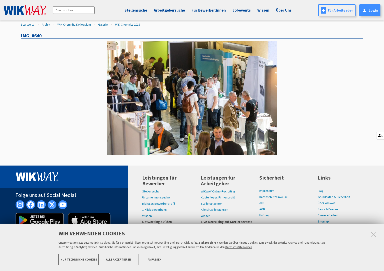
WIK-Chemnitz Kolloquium (74, 24)
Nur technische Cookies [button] (78, 259)
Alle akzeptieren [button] (118, 259)
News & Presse (328, 209)
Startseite (27, 24)
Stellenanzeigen (211, 204)
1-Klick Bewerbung (154, 210)
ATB (261, 203)
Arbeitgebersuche (169, 10)
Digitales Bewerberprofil (158, 204)
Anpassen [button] (155, 259)
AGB (262, 209)
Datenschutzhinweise (273, 197)
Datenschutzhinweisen (238, 247)
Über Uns (284, 10)
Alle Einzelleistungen (214, 210)
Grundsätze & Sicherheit (334, 197)
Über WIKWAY (327, 203)
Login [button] (373, 10)
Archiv (46, 24)
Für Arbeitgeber (340, 10)
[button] (241, 10)
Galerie (103, 24)
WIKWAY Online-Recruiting (218, 191)
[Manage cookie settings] (380, 136)
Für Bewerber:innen (209, 10)
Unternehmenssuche (156, 197)
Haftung (264, 215)
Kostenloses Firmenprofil (218, 197)
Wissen (147, 216)
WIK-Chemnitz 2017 (127, 24)
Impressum (266, 191)
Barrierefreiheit (328, 215)
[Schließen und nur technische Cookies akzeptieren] (373, 234)
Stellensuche (135, 10)
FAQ (320, 191)
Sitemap (323, 221)
